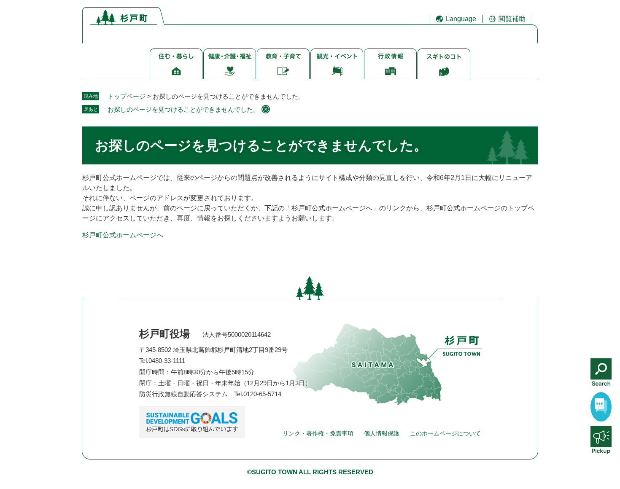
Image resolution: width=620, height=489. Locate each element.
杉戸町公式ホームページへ (122, 235)
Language (461, 18)
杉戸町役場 (164, 333)
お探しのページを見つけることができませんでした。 (183, 109)
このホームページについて (445, 433)
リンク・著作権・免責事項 (318, 433)
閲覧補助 (512, 18)
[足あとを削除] (265, 109)
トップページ (127, 96)
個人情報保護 (381, 433)
